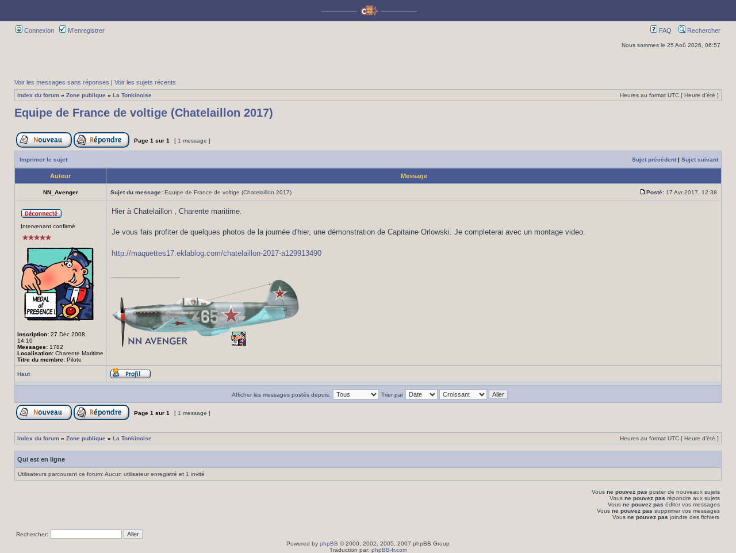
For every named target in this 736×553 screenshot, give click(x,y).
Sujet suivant (699, 159)
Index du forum (38, 95)
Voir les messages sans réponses (61, 82)
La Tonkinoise (132, 95)
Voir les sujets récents (145, 82)
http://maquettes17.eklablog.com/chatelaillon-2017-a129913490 (216, 253)
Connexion (38, 30)
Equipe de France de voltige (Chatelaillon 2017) (143, 112)
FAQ (664, 30)
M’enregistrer (85, 30)
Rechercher (702, 30)
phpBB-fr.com (389, 550)
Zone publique (86, 95)
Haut (23, 374)
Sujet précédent (654, 159)
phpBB (329, 543)
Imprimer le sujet (43, 159)
